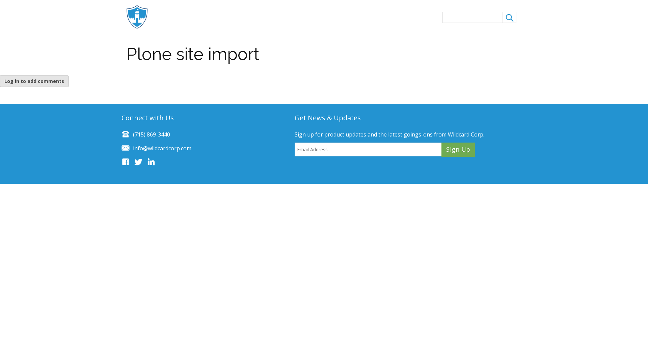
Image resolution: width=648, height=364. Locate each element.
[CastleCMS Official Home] (140, 17)
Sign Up (458, 149)
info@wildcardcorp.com (162, 148)
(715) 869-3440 (151, 134)
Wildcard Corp (465, 134)
